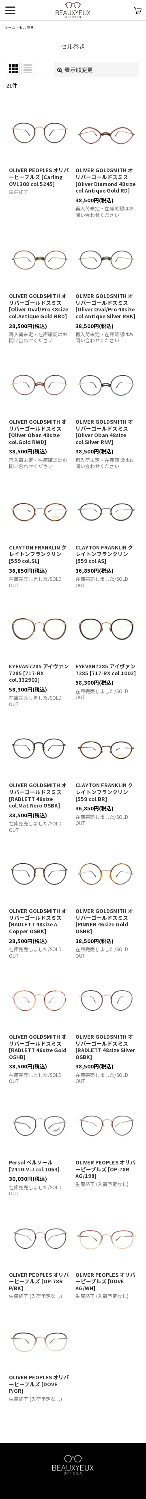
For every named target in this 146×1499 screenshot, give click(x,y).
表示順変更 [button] (78, 70)
